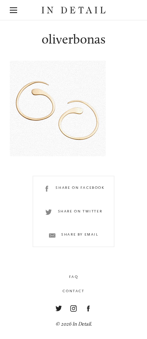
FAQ (73, 277)
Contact (73, 291)
